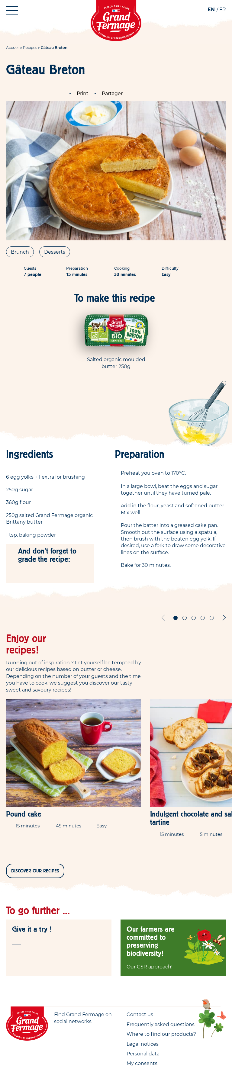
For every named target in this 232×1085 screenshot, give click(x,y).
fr (222, 9)
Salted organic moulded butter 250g (116, 362)
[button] (175, 618)
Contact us (140, 1014)
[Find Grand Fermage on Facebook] (58, 1032)
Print (83, 93)
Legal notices (143, 1044)
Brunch (20, 252)
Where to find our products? (161, 1034)
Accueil (12, 47)
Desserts (54, 252)
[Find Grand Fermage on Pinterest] (83, 1032)
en (211, 9)
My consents (142, 1063)
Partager (112, 93)
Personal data (143, 1054)
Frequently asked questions (161, 1024)
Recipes (30, 47)
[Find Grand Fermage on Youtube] (70, 1032)
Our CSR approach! (149, 967)
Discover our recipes (35, 871)
